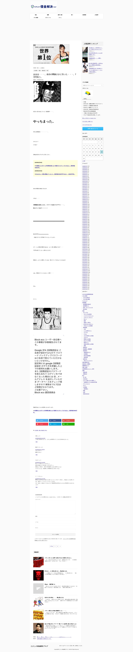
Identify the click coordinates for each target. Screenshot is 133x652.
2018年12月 (85, 230)
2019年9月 (84, 216)
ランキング (84, 300)
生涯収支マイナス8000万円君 (90, 382)
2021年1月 (84, 196)
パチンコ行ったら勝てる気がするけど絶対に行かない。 (58, 558)
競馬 (85, 320)
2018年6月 (84, 239)
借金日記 (43, 430)
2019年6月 (84, 221)
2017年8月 (84, 255)
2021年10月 (85, 181)
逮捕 (85, 345)
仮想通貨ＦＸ (86, 305)
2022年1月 (84, 176)
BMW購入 (86, 388)
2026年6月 (84, 167)
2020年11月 (85, 199)
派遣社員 (85, 372)
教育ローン (86, 342)
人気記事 (96, 14)
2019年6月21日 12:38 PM (40, 462)
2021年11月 (85, 179)
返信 (36, 441)
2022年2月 (84, 174)
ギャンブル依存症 (88, 314)
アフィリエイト (86, 383)
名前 (36, 516)
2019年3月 (84, 225)
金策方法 (85, 358)
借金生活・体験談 (86, 363)
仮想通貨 (84, 14)
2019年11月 (85, 212)
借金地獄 (85, 327)
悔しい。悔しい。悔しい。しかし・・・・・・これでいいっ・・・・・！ (54, 637)
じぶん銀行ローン (88, 330)
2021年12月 (85, 177)
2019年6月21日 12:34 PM (40, 478)
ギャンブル (85, 312)
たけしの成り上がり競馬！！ (89, 380)
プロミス (86, 337)
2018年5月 (84, 240)
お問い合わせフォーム (93, 128)
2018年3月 (84, 244)
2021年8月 (84, 184)
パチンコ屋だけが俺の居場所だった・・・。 (56, 610)
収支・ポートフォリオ (88, 307)
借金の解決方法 (85, 362)
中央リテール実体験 (88, 325)
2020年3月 (84, 206)
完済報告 (86, 354)
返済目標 (86, 357)
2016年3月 (84, 284)
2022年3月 (84, 172)
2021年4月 (84, 191)
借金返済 (85, 350)
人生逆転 (36, 430)
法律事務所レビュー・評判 (88, 368)
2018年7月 (84, 237)
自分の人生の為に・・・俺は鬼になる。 (55, 597)
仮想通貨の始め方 (87, 304)
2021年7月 (84, 186)
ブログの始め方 (86, 297)
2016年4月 (84, 282)
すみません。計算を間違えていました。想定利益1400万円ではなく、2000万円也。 (55, 174)
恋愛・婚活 (60, 14)
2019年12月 (85, 211)
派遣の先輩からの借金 (89, 344)
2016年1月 (84, 287)
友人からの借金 (87, 340)
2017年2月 (84, 265)
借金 (36, 14)
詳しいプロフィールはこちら (89, 118)
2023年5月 (84, 169)
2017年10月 (85, 252)
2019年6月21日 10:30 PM (40, 438)
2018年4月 (84, 242)
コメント (37, 499)
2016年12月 (85, 269)
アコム (85, 334)
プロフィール (48, 17)
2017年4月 (84, 262)
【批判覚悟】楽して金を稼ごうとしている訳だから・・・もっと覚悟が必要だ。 (95, 70)
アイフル (86, 332)
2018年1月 (84, 247)
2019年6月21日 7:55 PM (40, 449)
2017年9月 (84, 254)
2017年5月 (84, 260)
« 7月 (83, 161)
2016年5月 (84, 280)
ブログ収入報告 (86, 299)
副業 (84, 390)
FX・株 (84, 377)
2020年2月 (84, 207)
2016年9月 (84, 274)
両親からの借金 (87, 339)
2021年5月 (84, 189)
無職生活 (85, 373)
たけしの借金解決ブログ (39, 646)
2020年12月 (85, 197)
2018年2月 (84, 245)
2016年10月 (85, 272)
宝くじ (85, 319)
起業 (84, 392)
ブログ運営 (36, 17)
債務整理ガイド (85, 365)
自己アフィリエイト (88, 360)
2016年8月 (84, 275)
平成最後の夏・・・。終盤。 (95, 58)
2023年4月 (84, 171)
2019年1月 (84, 229)
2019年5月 (84, 222)
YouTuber (85, 378)
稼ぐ (72, 14)
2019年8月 (84, 217)
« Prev (51, 546)
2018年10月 (85, 234)
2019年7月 (84, 219)
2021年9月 (84, 182)
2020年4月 (84, 204)
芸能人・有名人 (87, 322)
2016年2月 (84, 285)
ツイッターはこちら (87, 124)
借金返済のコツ (87, 352)
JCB (85, 329)
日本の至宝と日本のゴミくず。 (44, 638)
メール (36, 522)
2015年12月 (85, 289)
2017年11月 (85, 250)
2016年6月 (84, 279)
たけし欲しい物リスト (87, 121)
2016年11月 (85, 270)
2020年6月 (84, 201)
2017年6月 (84, 259)
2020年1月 (84, 209)
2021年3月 (84, 192)
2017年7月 (84, 257)
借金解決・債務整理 (87, 349)
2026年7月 (84, 166)
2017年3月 (84, 264)
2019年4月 (84, 224)
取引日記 (85, 309)
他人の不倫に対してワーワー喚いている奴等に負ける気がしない (61, 624)
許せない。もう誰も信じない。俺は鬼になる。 (56, 571)
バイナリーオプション (89, 315)
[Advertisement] (66, 29)
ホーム (60, 17)
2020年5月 (84, 202)
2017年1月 (84, 267)
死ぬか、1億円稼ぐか (50, 584)
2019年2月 (84, 227)
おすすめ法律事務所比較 (87, 294)
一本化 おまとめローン (88, 324)
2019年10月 (85, 214)
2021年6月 (84, 187)
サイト (36, 527)
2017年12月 (85, 249)
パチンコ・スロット (88, 317)
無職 (48, 14)
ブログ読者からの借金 (89, 335)
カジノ (84, 385)
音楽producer (86, 393)
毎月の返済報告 (87, 355)
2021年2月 (84, 194)
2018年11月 (85, 232)
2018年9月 (84, 235)
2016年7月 (84, 277)
